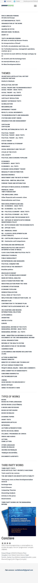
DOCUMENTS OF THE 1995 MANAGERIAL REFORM (17, 337)
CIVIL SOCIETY (6, 155)
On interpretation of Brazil (10, 43)
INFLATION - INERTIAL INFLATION (12, 180)
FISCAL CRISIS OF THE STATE (11, 295)
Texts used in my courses (10, 473)
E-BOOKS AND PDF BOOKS (10, 407)
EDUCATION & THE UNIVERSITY (11, 267)
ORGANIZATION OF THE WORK (11, 23)
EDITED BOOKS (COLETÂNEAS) (11, 404)
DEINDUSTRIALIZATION (9, 292)
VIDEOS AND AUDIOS (8, 436)
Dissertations (6, 499)
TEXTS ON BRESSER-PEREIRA (11, 38)
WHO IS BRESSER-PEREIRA (10, 16)
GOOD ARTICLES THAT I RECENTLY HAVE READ (17, 470)
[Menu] (35, 6)
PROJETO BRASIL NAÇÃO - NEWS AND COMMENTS (18, 368)
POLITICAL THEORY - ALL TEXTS (12, 138)
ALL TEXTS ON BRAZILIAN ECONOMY (13, 275)
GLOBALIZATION (7, 104)
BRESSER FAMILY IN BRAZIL (10, 32)
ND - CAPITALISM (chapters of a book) (14, 238)
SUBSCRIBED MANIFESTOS (10, 373)
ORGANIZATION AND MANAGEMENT (13, 121)
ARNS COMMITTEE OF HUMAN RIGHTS (14, 371)
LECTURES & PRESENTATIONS (11, 428)
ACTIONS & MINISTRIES (9, 357)
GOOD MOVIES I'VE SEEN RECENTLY (13, 382)
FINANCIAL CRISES (7, 190)
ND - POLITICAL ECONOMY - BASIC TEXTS (15, 211)
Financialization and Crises (10, 200)
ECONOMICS (5, 161)
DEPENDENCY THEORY (8, 109)
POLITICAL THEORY (7, 133)
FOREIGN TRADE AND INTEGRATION (13, 183)
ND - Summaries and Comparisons (13, 241)
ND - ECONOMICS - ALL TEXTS (11, 209)
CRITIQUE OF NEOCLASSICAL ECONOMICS (15, 187)
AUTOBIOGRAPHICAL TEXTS (10, 20)
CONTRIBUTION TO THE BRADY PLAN (14, 303)
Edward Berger (6, 553)
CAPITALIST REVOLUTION (10, 98)
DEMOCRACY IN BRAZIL (9, 255)
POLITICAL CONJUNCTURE (10, 264)
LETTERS (4, 439)
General (4, 482)
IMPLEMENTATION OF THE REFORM (13, 346)
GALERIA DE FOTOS (7, 29)
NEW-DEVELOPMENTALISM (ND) (12, 204)
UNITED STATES (6, 320)
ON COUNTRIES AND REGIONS (11, 310)
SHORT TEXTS (6, 419)
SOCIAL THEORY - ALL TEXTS (11, 92)
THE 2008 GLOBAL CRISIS (9, 194)
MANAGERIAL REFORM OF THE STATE (14, 327)
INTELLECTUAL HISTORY (9, 85)
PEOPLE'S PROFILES (7, 81)
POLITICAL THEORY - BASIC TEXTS (12, 135)
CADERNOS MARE (7, 349)
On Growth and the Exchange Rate (13, 59)
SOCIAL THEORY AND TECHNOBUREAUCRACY (16, 88)
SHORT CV (4, 35)
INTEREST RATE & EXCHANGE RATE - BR (14, 306)
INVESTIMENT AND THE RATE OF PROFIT (15, 177)
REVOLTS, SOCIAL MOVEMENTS (12, 112)
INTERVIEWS (5, 425)
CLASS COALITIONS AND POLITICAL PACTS (15, 252)
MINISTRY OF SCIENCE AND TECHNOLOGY (15, 362)
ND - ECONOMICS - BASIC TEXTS (12, 206)
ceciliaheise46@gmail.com (24, 570)
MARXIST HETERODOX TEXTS (11, 101)
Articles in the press (8, 496)
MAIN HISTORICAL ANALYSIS (11, 278)
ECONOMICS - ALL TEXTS (9, 166)
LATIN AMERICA (6, 315)
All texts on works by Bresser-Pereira (14, 40)
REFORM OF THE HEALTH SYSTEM (12, 343)
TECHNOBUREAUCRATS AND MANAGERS (15, 115)
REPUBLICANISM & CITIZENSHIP (12, 143)
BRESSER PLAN (6, 301)
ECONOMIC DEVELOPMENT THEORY (13, 169)
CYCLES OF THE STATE (8, 152)
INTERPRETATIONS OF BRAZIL (11, 250)
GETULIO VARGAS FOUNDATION (12, 365)
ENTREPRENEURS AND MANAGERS (12, 261)
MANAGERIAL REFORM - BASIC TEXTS (14, 329)
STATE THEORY (6, 141)
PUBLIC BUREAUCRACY (8, 258)
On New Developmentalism (11, 64)
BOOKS (3, 400)
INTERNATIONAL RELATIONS (11, 312)
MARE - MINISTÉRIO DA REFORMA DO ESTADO (16, 335)
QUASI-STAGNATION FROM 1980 (12, 281)
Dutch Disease (6, 487)
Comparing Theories (8, 490)
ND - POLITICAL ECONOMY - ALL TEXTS (14, 214)
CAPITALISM (5, 124)
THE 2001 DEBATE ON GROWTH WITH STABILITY (17, 476)
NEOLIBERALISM (6, 107)
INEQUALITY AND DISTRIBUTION (12, 172)
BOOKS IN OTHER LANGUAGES (11, 402)
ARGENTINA (5, 318)
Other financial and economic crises (14, 197)
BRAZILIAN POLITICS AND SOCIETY (13, 248)
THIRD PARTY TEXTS (8, 468)
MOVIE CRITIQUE (7, 385)
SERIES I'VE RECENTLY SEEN (10, 388)
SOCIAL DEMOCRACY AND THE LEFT (13, 149)
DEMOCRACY (5, 146)
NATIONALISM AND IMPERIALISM (12, 245)
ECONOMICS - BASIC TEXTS (10, 163)
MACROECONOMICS (8, 175)
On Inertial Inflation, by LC (10, 61)
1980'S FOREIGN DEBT (8, 192)
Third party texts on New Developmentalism (17, 479)
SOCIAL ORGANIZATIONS (9, 340)
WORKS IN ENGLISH (7, 447)
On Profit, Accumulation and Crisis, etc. (15, 46)
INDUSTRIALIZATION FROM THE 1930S (14, 284)
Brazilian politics (7, 269)
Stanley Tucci (11, 557)
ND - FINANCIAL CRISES (9, 230)
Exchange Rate (6, 484)
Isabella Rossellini (25, 557)
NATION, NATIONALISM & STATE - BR (14, 129)
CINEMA (4, 380)
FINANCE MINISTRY (7, 359)
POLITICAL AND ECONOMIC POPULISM (14, 158)
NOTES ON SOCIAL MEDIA (10, 431)
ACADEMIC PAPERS (7, 417)
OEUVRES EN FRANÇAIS (9, 450)
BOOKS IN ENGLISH (7, 413)
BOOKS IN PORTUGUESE (9, 410)
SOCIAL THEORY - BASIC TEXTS (11, 90)
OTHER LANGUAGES (8, 445)
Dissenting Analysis (8, 493)
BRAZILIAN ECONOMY (8, 273)
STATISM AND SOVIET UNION (11, 118)
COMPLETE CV (6, 26)
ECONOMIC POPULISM (8, 289)
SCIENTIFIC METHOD (8, 78)
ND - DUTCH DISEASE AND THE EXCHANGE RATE (17, 225)
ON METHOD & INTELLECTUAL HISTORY (14, 76)
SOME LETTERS (6, 441)
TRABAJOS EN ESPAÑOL (9, 453)
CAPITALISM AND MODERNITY (11, 95)
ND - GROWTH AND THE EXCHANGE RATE (15, 217)
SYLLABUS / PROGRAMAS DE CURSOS (13, 434)
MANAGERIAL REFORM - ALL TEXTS (13, 332)
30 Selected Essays (8, 18)
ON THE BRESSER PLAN (9, 376)
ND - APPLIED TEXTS (8, 228)
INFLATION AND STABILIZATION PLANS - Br (16, 298)
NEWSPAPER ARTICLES (9, 422)
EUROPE (4, 323)
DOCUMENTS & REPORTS (9, 456)
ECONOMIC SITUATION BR (10, 286)
